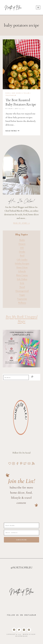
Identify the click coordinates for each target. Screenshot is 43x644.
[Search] (32, 377)
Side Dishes (17, 93)
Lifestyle (22, 271)
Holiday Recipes (22, 263)
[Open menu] (38, 7)
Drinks (22, 251)
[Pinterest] (29, 630)
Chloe (10, 108)
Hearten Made (21, 636)
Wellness (22, 302)
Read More (12, 131)
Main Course (22, 275)
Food (8, 93)
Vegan (26, 93)
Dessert (22, 244)
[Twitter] (19, 630)
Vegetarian (11, 95)
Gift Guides (22, 259)
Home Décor (22, 267)
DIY (22, 247)
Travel (22, 287)
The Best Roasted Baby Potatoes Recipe (21, 102)
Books (22, 240)
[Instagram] (24, 630)
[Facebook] (14, 630)
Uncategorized (22, 291)
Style (22, 283)
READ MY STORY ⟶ (21, 223)
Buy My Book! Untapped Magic (21, 318)
